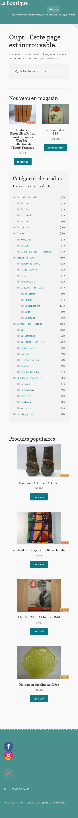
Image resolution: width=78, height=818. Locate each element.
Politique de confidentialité (22, 802)
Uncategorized (25, 414)
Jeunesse (30, 318)
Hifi (23, 275)
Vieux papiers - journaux (36, 251)
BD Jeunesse (28, 336)
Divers (21, 233)
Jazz (27, 312)
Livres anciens (30, 360)
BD (22, 330)
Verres (25, 221)
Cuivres (25, 384)
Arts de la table (27, 197)
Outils (25, 245)
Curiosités (23, 227)
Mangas (25, 366)
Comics (25, 354)
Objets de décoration (29, 378)
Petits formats (30, 372)
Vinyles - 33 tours (32, 287)
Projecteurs (28, 281)
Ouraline (26, 396)
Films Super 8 (29, 269)
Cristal (25, 209)
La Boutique (14, 3)
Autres (25, 203)
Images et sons (26, 257)
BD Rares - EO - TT (32, 342)
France (29, 300)
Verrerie (26, 408)
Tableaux (26, 402)
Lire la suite (22, 161)
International (33, 306)
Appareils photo (30, 263)
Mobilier (26, 239)
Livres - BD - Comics (29, 324)
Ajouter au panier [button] (55, 147)
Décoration (27, 390)
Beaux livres (28, 348)
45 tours (30, 294)
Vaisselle (26, 215)
